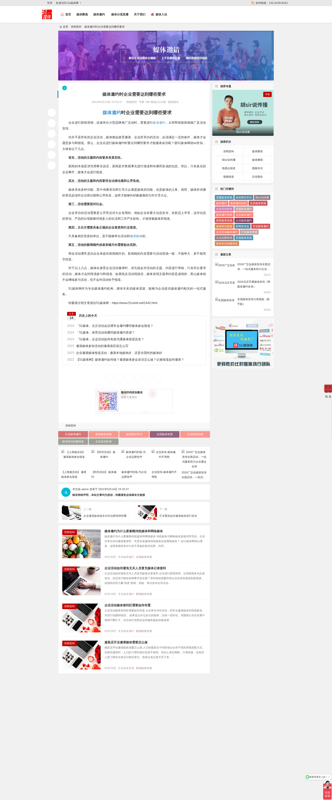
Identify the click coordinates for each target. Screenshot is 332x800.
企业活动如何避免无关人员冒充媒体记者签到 (135, 568)
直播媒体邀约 (244, 208)
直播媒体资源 (224, 197)
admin (85, 489)
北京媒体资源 (126, 668)
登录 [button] (49, 2)
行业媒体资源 (249, 232)
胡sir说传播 (229, 159)
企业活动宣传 (224, 208)
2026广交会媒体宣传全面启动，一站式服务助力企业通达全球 (194, 477)
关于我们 (139, 14)
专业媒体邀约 (126, 556)
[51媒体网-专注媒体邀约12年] (47, 17)
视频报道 (228, 176)
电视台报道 (228, 168)
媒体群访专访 (134, 434)
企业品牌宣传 (224, 237)
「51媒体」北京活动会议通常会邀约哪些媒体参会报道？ (110, 325)
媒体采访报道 (224, 226)
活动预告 (257, 176)
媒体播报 (257, 159)
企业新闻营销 (195, 434)
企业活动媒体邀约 (227, 232)
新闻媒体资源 (103, 434)
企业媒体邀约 (73, 434)
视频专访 (257, 168)
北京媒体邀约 (244, 214)
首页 (65, 26)
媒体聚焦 (82, 14)
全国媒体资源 (165, 434)
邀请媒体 (136, 236)
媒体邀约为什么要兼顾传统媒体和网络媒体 (134, 531)
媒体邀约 (99, 14)
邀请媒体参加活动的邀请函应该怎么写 (97, 346)
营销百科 (76, 26)
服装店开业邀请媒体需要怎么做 (126, 642)
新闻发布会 (242, 226)
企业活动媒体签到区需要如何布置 (128, 605)
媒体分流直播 (120, 14)
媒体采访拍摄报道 (73, 441)
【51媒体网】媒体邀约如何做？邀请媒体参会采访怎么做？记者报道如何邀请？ (125, 359)
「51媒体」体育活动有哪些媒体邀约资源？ (101, 332)
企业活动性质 (103, 441)
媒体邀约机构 (238, 203)
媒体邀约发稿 (224, 214)
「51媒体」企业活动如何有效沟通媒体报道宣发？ (105, 339)
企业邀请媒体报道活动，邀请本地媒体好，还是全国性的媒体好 (114, 352)
